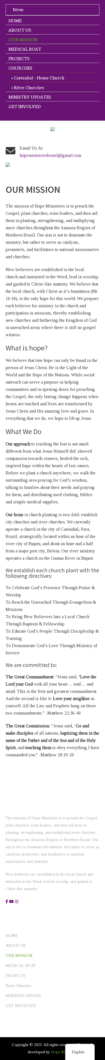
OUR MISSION (22, 39)
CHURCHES (20, 67)
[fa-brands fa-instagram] (58, 115)
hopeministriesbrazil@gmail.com (50, 155)
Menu (18, 9)
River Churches (29, 87)
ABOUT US (19, 29)
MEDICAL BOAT (24, 48)
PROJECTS (18, 58)
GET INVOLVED (24, 106)
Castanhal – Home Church (39, 77)
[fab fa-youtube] (52, 115)
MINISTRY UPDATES (29, 96)
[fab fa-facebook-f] (47, 115)
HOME (15, 20)
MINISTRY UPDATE (23, 996)
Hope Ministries (64, 1052)
